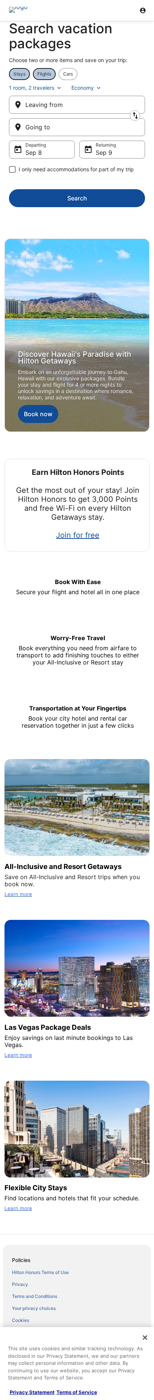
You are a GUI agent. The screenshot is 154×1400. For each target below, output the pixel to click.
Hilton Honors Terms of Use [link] (40, 1272)
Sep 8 (33, 152)
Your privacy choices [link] (34, 1308)
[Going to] (77, 127)
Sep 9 (104, 152)
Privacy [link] (20, 1284)
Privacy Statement (32, 1392)
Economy (82, 88)
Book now (38, 414)
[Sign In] (143, 10)
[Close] (145, 1337)
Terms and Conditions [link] (34, 1296)
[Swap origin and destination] (135, 115)
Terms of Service (76, 1392)
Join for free (77, 535)
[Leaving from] (77, 105)
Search (77, 198)
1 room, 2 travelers (31, 88)
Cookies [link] (20, 1320)
